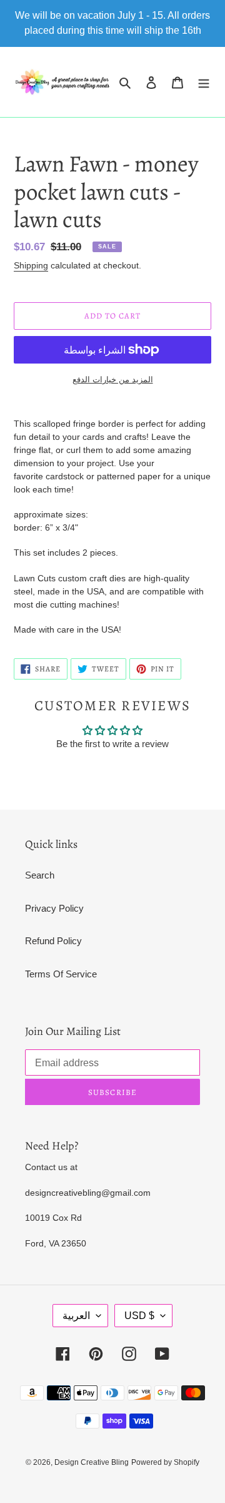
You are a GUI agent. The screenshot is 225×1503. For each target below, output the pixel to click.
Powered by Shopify (165, 1462)
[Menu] (204, 82)
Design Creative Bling (91, 1462)
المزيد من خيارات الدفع (112, 379)
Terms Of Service (61, 974)
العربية (76, 1315)
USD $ (139, 1315)
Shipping (31, 265)
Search (39, 875)
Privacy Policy (54, 908)
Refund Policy (53, 940)
